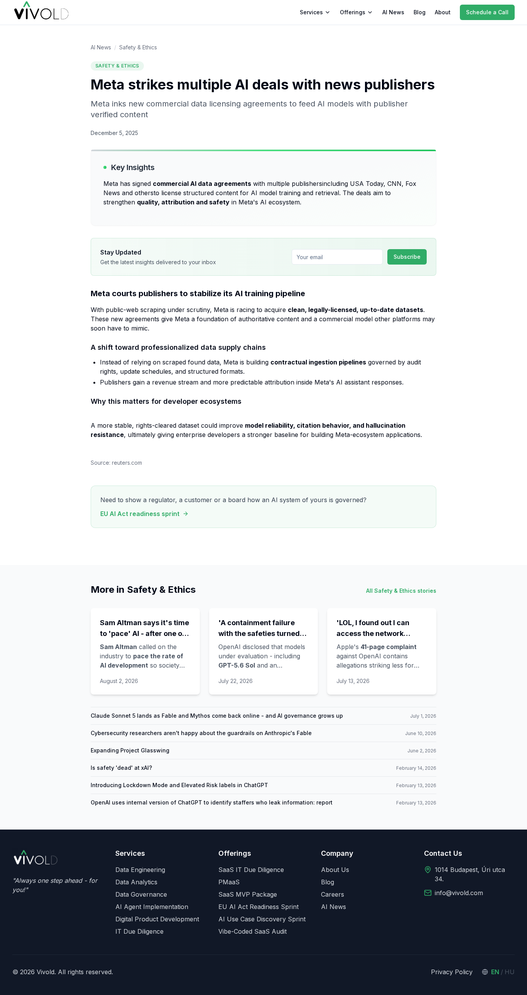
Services (311, 12)
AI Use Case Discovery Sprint (262, 919)
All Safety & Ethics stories (401, 590)
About (443, 12)
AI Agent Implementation (151, 907)
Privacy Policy (452, 972)
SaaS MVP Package (247, 894)
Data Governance (141, 894)
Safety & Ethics (138, 47)
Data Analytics (136, 882)
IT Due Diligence (139, 931)
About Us (335, 870)
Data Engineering (140, 870)
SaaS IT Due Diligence (251, 870)
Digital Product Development (157, 919)
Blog (420, 12)
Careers (332, 894)
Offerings (352, 12)
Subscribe (407, 256)
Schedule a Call (487, 12)
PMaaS (229, 882)
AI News (393, 12)
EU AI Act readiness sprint (139, 514)
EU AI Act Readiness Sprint (258, 907)
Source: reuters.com (116, 462)
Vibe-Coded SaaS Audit (252, 931)
